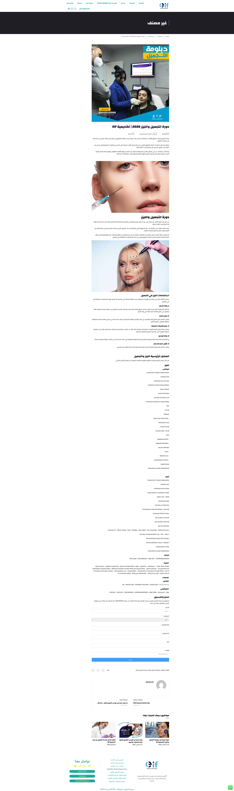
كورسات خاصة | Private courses (107, 3)
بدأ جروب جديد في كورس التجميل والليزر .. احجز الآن (112, 703)
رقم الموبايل (165, 625)
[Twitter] (98, 670)
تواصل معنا (70, 3)
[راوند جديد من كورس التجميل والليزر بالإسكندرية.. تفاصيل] (130, 730)
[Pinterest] (93, 670)
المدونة (79, 3)
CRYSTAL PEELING (164, 584)
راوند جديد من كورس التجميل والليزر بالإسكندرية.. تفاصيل (130, 741)
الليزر (156, 151)
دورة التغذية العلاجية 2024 (141, 703)
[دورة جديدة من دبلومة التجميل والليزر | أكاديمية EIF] (157, 730)
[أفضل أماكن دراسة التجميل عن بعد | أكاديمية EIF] (104, 730)
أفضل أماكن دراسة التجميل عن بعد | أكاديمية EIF (104, 741)
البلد (168, 642)
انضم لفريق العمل (84, 8)
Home (167, 36)
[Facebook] (103, 670)
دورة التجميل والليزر (141, 670)
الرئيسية (141, 3)
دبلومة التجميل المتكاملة (145, 134)
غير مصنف (151, 36)
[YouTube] (75, 766)
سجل (130, 659)
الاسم (167, 607)
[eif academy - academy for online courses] (164, 6)
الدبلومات (132, 3)
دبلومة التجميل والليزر (154, 670)
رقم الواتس (165, 633)
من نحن (123, 3)
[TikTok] (80, 766)
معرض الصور (89, 3)
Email (167, 650)
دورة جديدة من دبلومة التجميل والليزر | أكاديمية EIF (159, 741)
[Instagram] (85, 766)
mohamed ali (165, 134)
